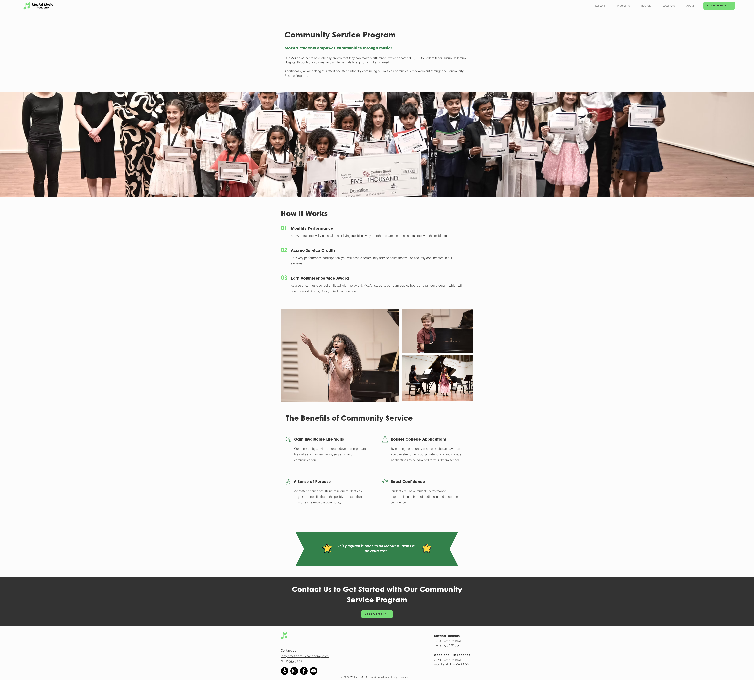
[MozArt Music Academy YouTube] (313, 671)
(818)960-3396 (291, 661)
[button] (600, 6)
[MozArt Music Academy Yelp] (284, 671)
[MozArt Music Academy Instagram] (294, 671)
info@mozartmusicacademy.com (305, 656)
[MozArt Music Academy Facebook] (304, 671)
